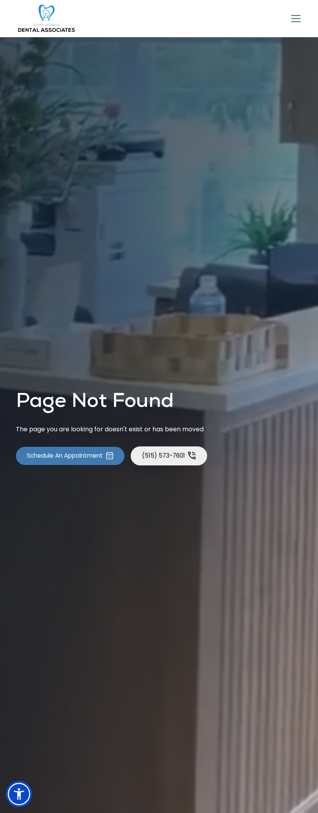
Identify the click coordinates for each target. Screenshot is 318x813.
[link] (47, 19)
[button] (294, 18)
